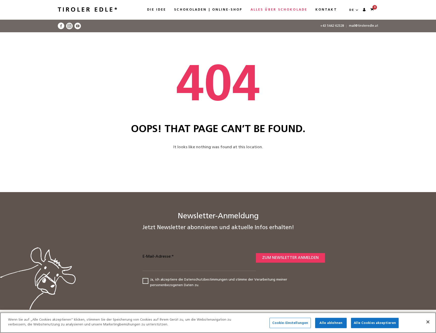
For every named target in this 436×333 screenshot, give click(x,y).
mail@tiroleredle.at (363, 25)
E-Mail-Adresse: (158, 257)
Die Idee (156, 9)
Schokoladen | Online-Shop (208, 9)
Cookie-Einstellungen (290, 323)
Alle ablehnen (330, 323)
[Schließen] (427, 321)
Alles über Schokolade (279, 9)
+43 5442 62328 (332, 25)
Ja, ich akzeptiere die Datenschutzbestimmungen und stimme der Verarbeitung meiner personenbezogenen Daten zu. (218, 282)
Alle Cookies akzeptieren (375, 323)
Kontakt (326, 9)
